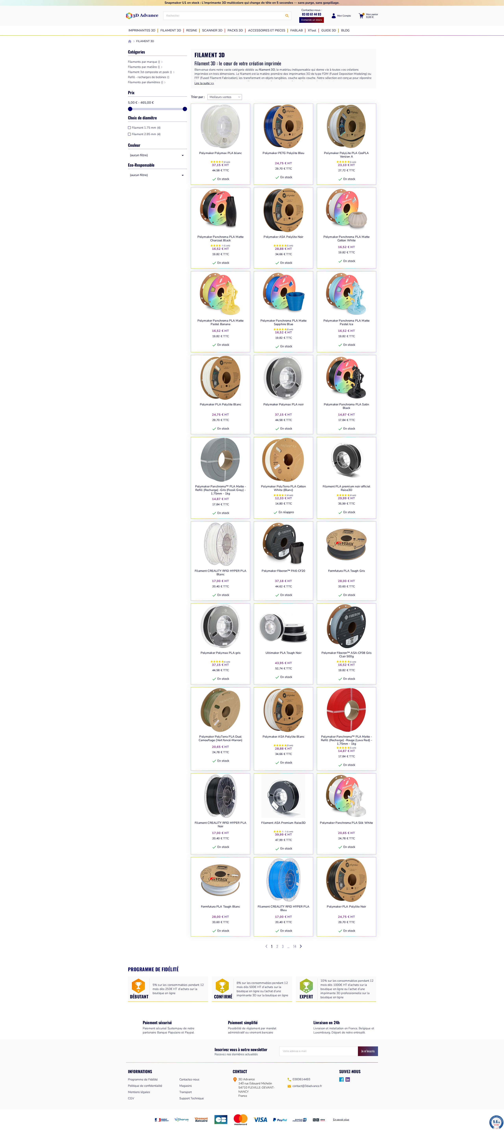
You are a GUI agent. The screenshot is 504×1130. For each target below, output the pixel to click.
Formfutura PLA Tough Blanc (220, 907)
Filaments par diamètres (145, 82)
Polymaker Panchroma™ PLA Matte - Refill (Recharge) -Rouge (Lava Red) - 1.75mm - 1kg (346, 740)
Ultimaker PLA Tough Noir (283, 653)
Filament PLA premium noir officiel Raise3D (346, 488)
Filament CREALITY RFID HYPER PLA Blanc (220, 572)
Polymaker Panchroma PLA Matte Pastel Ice (346, 322)
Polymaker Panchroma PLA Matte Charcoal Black (220, 238)
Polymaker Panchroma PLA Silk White (346, 823)
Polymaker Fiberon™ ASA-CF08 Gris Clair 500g (346, 654)
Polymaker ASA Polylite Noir (283, 237)
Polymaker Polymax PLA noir (283, 404)
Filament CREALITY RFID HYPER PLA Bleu (283, 908)
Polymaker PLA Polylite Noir (346, 907)
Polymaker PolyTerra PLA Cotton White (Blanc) (283, 488)
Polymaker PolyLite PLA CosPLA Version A (346, 155)
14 (294, 946)
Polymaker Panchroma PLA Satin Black (346, 406)
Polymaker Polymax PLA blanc (220, 153)
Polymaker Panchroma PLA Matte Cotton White (346, 238)
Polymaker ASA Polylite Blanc (283, 737)
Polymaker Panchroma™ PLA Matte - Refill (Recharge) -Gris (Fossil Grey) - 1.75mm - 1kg (220, 490)
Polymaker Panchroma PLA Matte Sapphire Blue (283, 322)
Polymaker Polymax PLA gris (221, 653)
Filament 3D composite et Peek (150, 72)
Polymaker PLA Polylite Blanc (220, 404)
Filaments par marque (144, 62)
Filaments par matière (144, 67)
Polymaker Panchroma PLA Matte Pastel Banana (220, 322)
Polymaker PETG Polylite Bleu (283, 153)
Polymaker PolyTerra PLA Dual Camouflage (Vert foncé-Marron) (221, 738)
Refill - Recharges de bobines (148, 77)
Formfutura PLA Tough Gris (346, 571)
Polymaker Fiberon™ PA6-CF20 (283, 571)
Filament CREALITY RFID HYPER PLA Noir (220, 824)
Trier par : (198, 97)
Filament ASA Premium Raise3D (283, 823)
